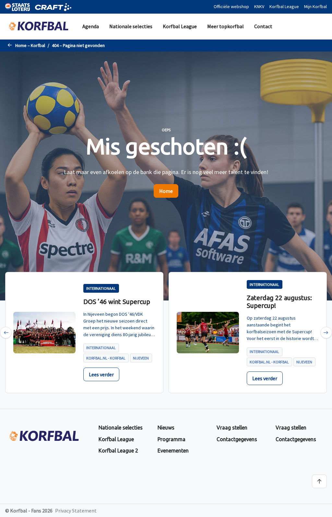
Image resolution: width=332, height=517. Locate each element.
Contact (263, 26)
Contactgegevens (237, 439)
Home (166, 191)
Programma (171, 439)
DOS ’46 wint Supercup (116, 301)
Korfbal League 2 (118, 450)
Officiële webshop (231, 6)
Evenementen (173, 450)
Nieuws (166, 427)
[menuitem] (90, 26)
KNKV (259, 6)
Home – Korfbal (30, 45)
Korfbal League (284, 6)
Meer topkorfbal (225, 26)
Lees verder (101, 374)
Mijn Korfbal (315, 6)
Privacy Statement (76, 510)
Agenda (90, 26)
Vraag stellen (232, 427)
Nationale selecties (130, 26)
